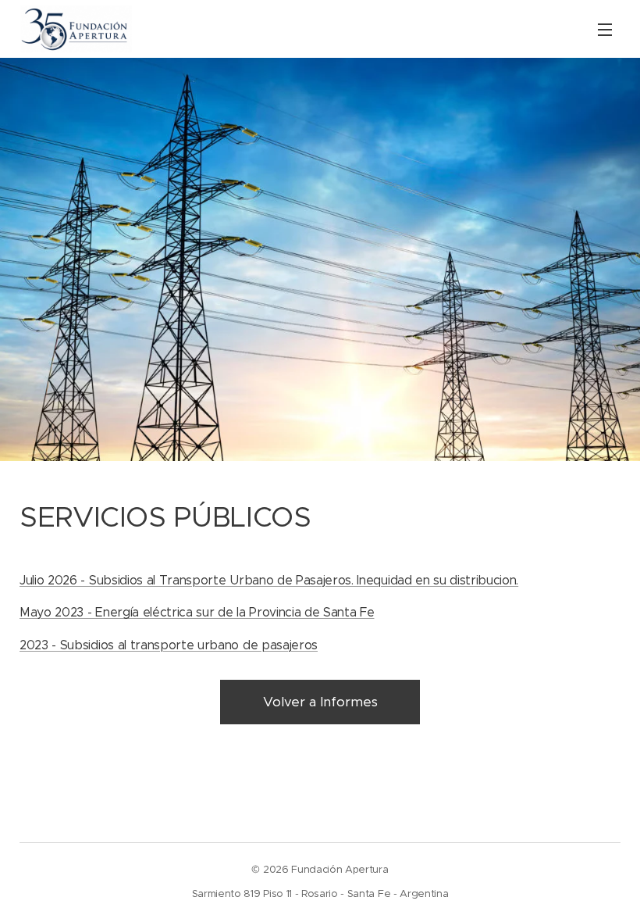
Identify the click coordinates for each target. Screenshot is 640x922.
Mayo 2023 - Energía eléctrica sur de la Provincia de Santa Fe (197, 612)
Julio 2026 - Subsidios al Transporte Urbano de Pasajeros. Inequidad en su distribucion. (269, 580)
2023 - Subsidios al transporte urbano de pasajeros (169, 645)
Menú (604, 29)
